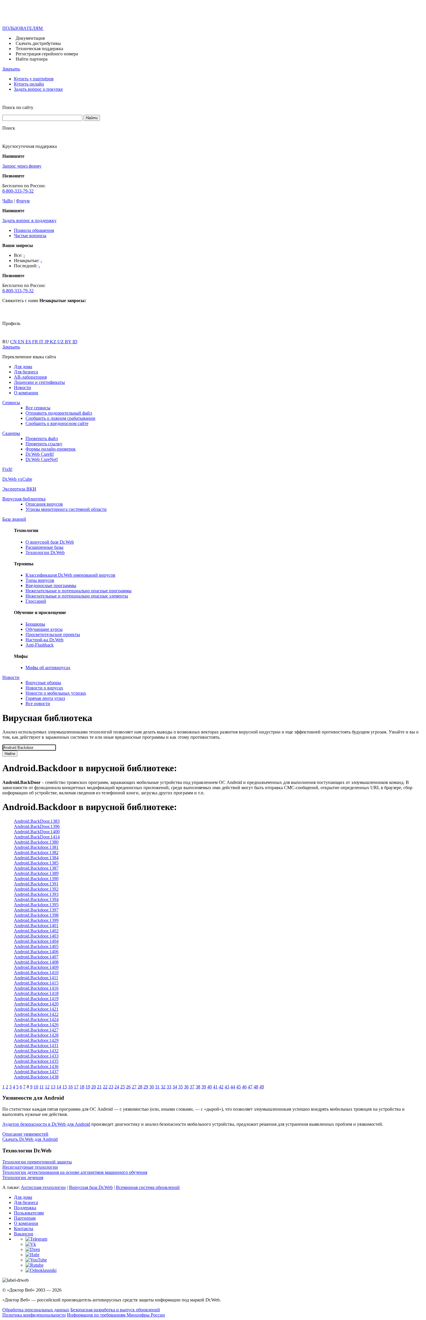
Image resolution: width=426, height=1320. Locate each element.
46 (244, 1086)
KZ (53, 341)
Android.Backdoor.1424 (36, 1019)
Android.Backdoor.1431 (36, 1045)
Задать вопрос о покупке (38, 89)
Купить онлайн (29, 83)
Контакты (23, 1228)
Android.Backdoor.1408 (36, 962)
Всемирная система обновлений (148, 1187)
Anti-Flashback (40, 644)
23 (111, 1086)
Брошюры (35, 624)
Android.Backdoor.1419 (36, 998)
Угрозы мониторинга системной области (66, 509)
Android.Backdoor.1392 (36, 889)
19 (87, 1086)
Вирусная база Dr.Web (91, 1187)
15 (64, 1086)
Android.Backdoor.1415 (36, 983)
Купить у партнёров (34, 78)
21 (99, 1086)
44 (232, 1086)
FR (35, 341)
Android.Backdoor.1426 (36, 1024)
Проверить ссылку (44, 443)
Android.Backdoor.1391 (36, 883)
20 (93, 1086)
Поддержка (25, 1207)
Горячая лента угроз (45, 698)
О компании (26, 392)
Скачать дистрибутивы (38, 43)
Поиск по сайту (17, 107)
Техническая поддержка (39, 48)
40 (209, 1086)
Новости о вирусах (44, 687)
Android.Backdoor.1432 (36, 1050)
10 (36, 1086)
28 (140, 1086)
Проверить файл (42, 438)
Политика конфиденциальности (34, 1314)
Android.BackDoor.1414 (37, 836)
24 (116, 1086)
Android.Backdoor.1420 (36, 1003)
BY (68, 341)
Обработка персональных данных (35, 1309)
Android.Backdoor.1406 (36, 951)
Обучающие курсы (44, 629)
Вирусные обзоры (43, 682)
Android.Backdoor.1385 (36, 862)
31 (157, 1086)
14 (59, 1086)
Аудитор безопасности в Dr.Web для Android (46, 1124)
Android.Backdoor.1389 (36, 873)
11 (41, 1086)
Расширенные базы (44, 547)
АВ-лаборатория (30, 377)
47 (250, 1086)
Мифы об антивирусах (48, 667)
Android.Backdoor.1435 (36, 1061)
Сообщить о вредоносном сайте (57, 423)
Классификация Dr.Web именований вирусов (70, 575)
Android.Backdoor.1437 (36, 1071)
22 (105, 1086)
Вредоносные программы (51, 585)
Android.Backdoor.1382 (36, 852)
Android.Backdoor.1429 (36, 1040)
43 (227, 1086)
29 (145, 1086)
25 (122, 1086)
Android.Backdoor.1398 (36, 915)
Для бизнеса (26, 371)
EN (22, 341)
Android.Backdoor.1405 (36, 946)
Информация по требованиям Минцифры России (116, 1314)
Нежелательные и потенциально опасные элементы (77, 595)
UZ (61, 341)
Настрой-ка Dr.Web (44, 639)
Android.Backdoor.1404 (36, 941)
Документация (30, 38)
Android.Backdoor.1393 (36, 894)
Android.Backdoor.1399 (36, 920)
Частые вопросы (30, 235)
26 (128, 1086)
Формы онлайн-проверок (51, 448)
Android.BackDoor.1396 (37, 826)
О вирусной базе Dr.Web (50, 542)
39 (203, 1086)
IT (42, 341)
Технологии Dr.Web (45, 552)
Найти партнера (32, 59)
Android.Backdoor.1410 (36, 972)
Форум (23, 200)
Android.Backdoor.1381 (36, 847)
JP (47, 341)
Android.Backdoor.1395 (36, 904)
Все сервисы (38, 407)
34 (174, 1086)
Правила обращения (34, 230)
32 (163, 1086)
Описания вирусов (44, 504)
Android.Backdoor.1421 (36, 1009)
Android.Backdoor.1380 (36, 842)
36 (186, 1086)
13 (53, 1086)
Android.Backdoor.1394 (36, 899)
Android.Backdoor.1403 (36, 936)
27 (134, 1086)
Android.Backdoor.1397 (36, 909)
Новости (22, 387)
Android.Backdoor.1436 (36, 1066)
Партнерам (25, 1218)
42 (221, 1086)
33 (169, 1086)
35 (180, 1086)
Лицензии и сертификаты (39, 382)
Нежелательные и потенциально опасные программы (79, 590)
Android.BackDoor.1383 (37, 821)
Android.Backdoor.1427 (36, 1029)
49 (261, 1086)
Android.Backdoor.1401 (36, 925)
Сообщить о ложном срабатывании (60, 418)
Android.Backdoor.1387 (36, 868)
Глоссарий (36, 601)
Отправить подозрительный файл (59, 413)
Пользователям (29, 1212)
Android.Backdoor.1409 (36, 967)
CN (14, 341)
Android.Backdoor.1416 (36, 988)
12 (47, 1086)
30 (151, 1086)
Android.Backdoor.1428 (36, 1035)
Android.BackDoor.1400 (37, 831)
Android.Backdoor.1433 (36, 1056)
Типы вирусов (40, 580)
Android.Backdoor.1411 (36, 977)
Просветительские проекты (53, 634)
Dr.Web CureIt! (40, 454)
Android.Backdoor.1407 (36, 956)
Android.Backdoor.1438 (36, 1076)
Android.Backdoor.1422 (36, 1014)
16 (70, 1086)
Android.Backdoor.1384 (36, 857)
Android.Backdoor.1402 (36, 930)
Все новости (38, 703)
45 (238, 1086)
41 (215, 1086)
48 (256, 1086)
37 (192, 1086)
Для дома (23, 366)
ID (74, 341)
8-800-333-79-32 (18, 190)
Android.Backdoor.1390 (36, 878)
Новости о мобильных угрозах (56, 693)
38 (198, 1086)
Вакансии (23, 1233)
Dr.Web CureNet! (42, 459)
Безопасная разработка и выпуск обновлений (115, 1309)
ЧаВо (7, 200)
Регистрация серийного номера (47, 53)
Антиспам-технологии (43, 1187)
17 (76, 1086)
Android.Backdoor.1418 (36, 993)
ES (29, 341)
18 (82, 1086)
